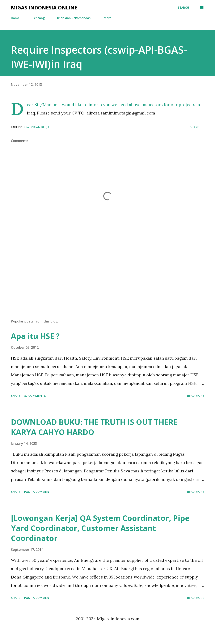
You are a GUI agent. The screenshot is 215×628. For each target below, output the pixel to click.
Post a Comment (37, 492)
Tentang (38, 18)
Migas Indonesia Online (44, 7)
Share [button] (194, 127)
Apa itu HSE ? (35, 336)
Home (15, 18)
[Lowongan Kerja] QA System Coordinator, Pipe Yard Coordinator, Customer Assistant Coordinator (100, 528)
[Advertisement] (107, 283)
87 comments (35, 396)
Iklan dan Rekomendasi (74, 18)
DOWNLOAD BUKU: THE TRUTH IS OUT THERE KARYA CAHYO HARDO (94, 427)
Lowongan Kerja (36, 127)
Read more (195, 396)
